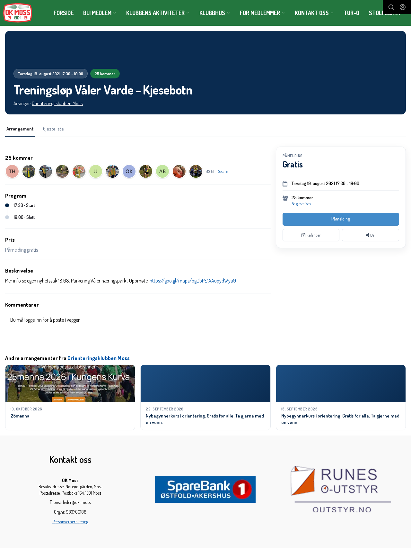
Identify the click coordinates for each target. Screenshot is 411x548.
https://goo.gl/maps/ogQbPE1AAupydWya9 (193, 280)
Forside (64, 12)
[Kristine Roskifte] (112, 171)
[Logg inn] (402, 7)
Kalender (313, 235)
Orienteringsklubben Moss (57, 103)
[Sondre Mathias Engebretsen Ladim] (79, 171)
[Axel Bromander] (162, 171)
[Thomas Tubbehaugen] (196, 171)
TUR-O (351, 12)
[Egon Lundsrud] (29, 171)
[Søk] (391, 7)
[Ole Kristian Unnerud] (146, 171)
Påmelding (340, 218)
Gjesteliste (53, 129)
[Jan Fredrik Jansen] (96, 171)
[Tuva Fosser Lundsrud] (62, 171)
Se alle (223, 171)
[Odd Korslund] (129, 171)
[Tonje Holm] (12, 171)
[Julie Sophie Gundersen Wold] (179, 171)
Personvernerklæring (70, 521)
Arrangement (19, 129)
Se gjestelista (301, 203)
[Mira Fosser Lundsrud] (46, 171)
